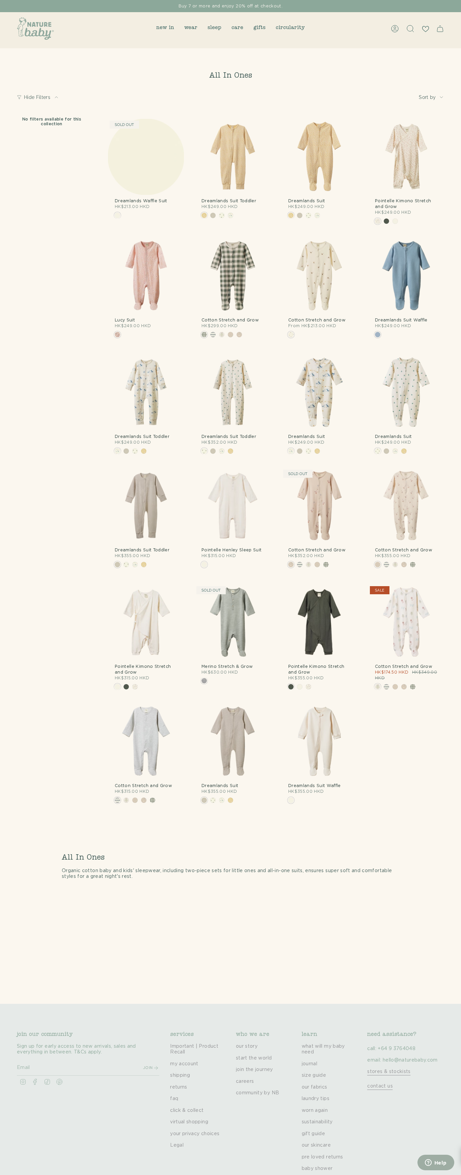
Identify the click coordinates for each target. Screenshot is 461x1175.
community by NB (257, 1093)
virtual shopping (189, 1122)
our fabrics (314, 1087)
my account (184, 1064)
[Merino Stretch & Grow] (233, 622)
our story (246, 1046)
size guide (314, 1075)
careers (245, 1081)
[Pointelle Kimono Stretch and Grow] (406, 157)
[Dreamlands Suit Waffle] (406, 276)
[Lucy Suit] (146, 276)
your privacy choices (194, 1133)
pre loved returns (322, 1157)
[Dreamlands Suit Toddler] (233, 157)
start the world (254, 1058)
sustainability (317, 1122)
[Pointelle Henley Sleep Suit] (233, 506)
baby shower (317, 1168)
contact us (380, 1086)
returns (178, 1087)
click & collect (187, 1110)
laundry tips (315, 1098)
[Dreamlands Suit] (319, 157)
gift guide (313, 1133)
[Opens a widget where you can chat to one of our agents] (435, 1163)
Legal (177, 1145)
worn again (315, 1110)
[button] (165, 28)
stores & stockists (388, 1071)
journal (309, 1064)
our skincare (316, 1145)
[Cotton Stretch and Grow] (233, 276)
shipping (180, 1075)
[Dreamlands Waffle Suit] (146, 157)
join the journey (254, 1069)
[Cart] (440, 28)
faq (174, 1098)
